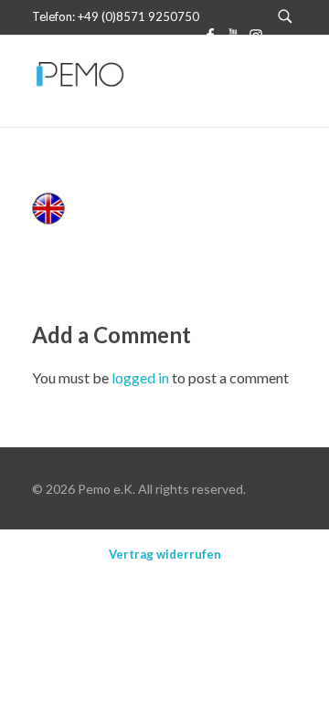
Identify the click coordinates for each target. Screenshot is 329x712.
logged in (141, 377)
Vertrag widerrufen (165, 554)
